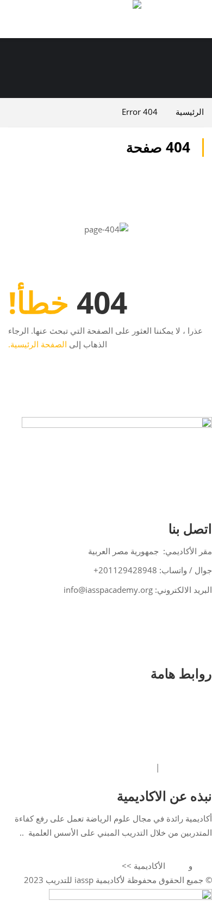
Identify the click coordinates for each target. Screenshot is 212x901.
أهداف (176, 866)
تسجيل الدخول (190, 697)
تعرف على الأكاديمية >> (178, 852)
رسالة (203, 866)
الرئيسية (190, 111)
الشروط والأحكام (187, 768)
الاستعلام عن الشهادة (180, 711)
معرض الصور (192, 725)
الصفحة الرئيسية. (37, 344)
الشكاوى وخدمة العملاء (178, 753)
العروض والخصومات (182, 739)
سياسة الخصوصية (127, 768)
